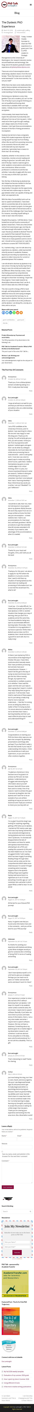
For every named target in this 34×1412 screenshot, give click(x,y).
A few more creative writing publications (17, 1387)
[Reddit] (17, 312)
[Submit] (30, 1211)
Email (19, 1136)
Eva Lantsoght (13, 398)
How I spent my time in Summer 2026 (16, 1379)
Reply (30, 391)
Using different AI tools (12, 1383)
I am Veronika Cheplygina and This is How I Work (25, 1398)
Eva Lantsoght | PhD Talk (21, 1407)
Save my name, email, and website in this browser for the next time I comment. (16, 1155)
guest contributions (9, 320)
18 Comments (21, 32)
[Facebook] (3, 312)
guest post (20, 320)
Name (4, 1136)
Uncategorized (8, 32)
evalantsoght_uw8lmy (23, 30)
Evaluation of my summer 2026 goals (16, 1375)
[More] (21, 312)
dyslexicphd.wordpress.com (20, 67)
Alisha (10, 650)
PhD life (5, 323)
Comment (5, 1161)
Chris (10, 421)
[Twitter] (7, 312)
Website (4, 1144)
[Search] (17, 1211)
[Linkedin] (10, 312)
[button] (30, 4)
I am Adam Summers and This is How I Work (9, 1398)
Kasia (10, 815)
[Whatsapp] (14, 312)
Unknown (11, 939)
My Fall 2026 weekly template (14, 1372)
